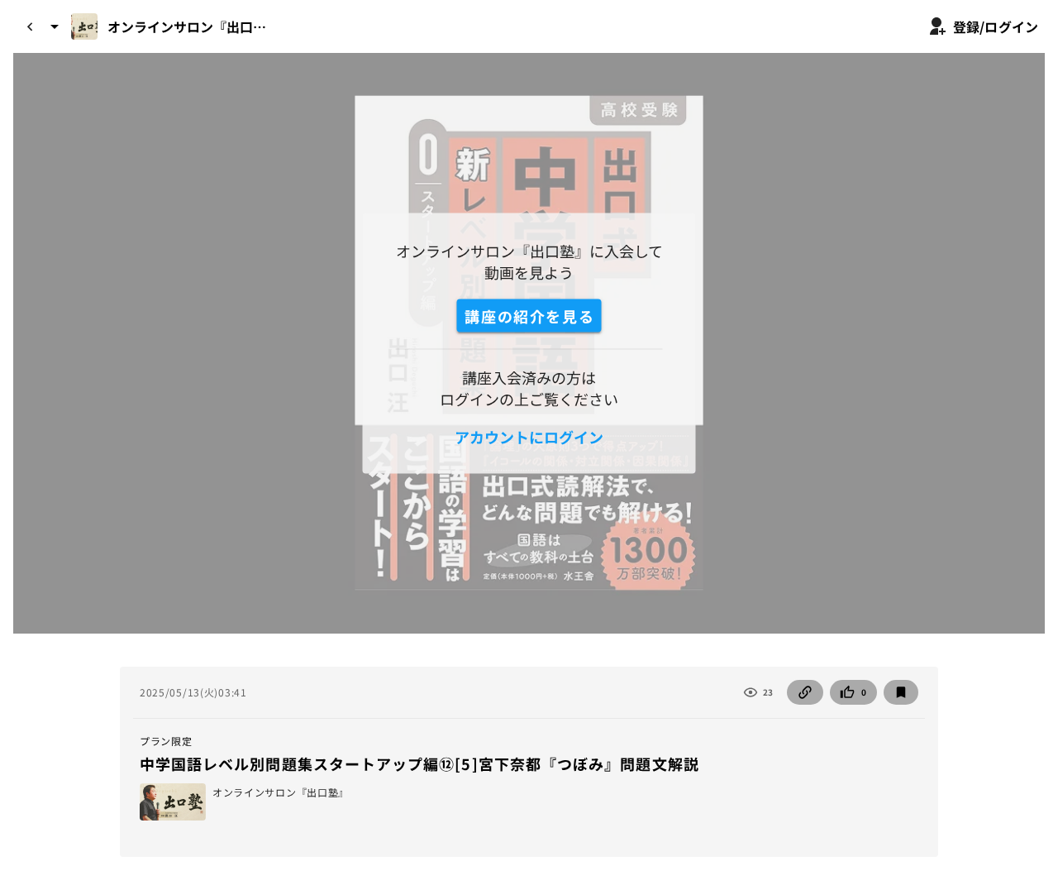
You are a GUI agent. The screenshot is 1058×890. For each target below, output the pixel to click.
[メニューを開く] (54, 26)
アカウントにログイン (529, 436)
